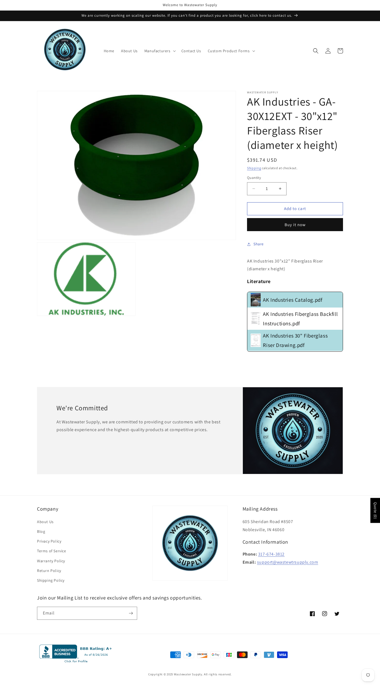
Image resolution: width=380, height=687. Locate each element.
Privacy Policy (49, 541)
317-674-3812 (271, 554)
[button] (159, 51)
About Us (45, 521)
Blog (41, 531)
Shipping (254, 168)
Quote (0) (375, 510)
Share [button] (258, 243)
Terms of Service (51, 550)
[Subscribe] (131, 613)
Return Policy (49, 570)
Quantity (254, 177)
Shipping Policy (51, 580)
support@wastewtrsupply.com (287, 562)
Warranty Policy (51, 560)
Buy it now (295, 224)
